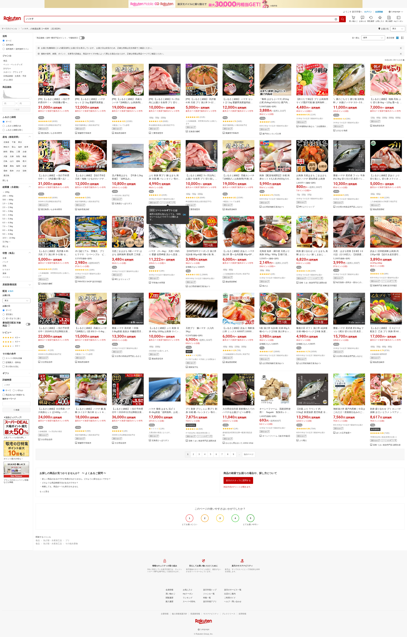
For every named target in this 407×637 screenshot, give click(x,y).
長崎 (5, 171)
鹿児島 (6, 175)
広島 (5, 161)
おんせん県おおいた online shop (239, 443)
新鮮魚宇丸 (193, 367)
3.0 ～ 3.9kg (8, 211)
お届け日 (6, 306)
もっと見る (44, 491)
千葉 (14, 142)
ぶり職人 (303, 441)
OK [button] (184, 215)
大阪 (5, 156)
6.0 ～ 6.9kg (8, 223)
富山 (14, 147)
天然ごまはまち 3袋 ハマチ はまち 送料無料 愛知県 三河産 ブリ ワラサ (127, 254)
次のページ (248, 454)
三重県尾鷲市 (157, 133)
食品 (38, 540)
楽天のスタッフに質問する (238, 480)
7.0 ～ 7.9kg (8, 226)
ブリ (67, 540)
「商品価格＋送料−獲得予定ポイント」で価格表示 (56, 38)
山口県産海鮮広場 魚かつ (273, 207)
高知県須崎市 (120, 133)
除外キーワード (9, 399)
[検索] (342, 19)
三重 (18, 152)
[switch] (28, 324)
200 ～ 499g (8, 196)
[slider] (2, 98)
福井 (20, 147)
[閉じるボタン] (401, 48)
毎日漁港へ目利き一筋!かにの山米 (350, 282)
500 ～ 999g (8, 200)
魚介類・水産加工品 (52, 540)
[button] (396, 12)
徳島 (18, 161)
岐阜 (26, 147)
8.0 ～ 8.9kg (8, 230)
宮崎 (24, 171)
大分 (18, 171)
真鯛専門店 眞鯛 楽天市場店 (385, 286)
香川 (24, 161)
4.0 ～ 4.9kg (8, 215)
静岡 (5, 152)
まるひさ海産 (342, 131)
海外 (12, 291)
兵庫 (12, 156)
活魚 (4, 266)
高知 (12, 166)
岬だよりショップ (306, 207)
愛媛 (5, 166)
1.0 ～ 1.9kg (8, 203)
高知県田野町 (378, 209)
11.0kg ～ (7, 242)
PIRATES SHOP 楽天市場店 (90, 282)
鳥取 (18, 156)
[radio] (4, 41)
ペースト (6, 277)
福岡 (18, 166)
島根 (24, 156)
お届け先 (6, 295)
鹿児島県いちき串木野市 (51, 133)
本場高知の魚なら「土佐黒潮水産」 (313, 126)
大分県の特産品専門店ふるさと (349, 207)
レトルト (6, 269)
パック (5, 262)
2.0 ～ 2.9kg (8, 207)
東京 (20, 142)
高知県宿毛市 (378, 126)
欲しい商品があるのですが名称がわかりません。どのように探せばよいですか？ (76, 479)
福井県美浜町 (83, 209)
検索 (17, 109)
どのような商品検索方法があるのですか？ (60, 483)
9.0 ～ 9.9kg (8, 234)
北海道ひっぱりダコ (123, 204)
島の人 (265, 286)
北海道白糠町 (194, 132)
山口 (12, 161)
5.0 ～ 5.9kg (8, 219)
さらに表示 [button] (8, 80)
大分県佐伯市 (46, 362)
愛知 (12, 152)
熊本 (12, 171)
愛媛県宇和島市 (84, 133)
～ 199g (6, 192)
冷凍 (4, 258)
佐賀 (24, 166)
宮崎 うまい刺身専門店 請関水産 (313, 283)
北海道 (6, 142)
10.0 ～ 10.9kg (9, 238)
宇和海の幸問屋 (158, 283)
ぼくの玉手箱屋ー (343, 433)
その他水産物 (71, 543)
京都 (24, 152)
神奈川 (6, 147)
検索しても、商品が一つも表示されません (60, 486)
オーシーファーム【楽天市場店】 (276, 436)
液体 (4, 273)
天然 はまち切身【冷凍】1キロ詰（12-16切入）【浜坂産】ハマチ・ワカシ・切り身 (348, 254)
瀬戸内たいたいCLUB (271, 134)
